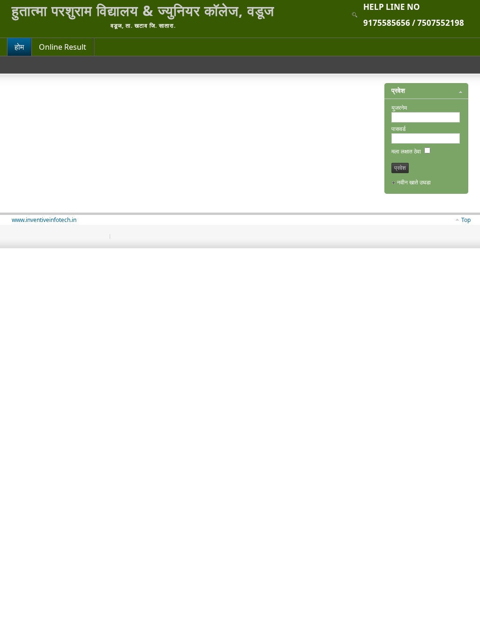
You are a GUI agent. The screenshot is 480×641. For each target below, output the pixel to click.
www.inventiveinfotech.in (44, 220)
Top (466, 220)
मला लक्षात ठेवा (406, 151)
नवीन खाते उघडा (414, 182)
